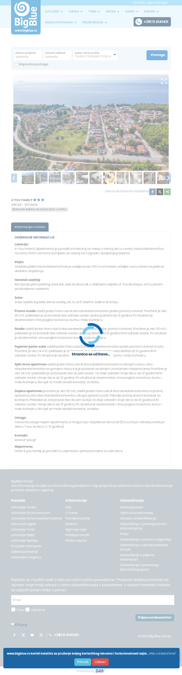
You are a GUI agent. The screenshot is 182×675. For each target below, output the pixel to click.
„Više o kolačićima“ (162, 653)
